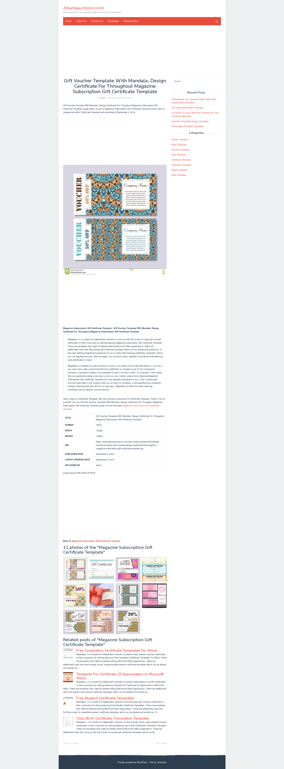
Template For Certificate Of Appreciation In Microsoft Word (120, 676)
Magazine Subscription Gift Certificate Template (96, 540)
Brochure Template (180, 149)
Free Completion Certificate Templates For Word (116, 650)
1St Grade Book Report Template (187, 107)
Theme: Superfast (157, 762)
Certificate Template (181, 159)
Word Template (179, 174)
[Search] (217, 21)
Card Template (178, 154)
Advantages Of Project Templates (188, 126)
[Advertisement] (142, 52)
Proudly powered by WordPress (132, 762)
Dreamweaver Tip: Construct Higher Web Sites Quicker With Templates (194, 101)
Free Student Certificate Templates (105, 698)
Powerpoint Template (181, 164)
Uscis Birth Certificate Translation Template (112, 718)
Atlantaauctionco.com (83, 8)
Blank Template (179, 144)
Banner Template (180, 139)
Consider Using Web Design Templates (190, 121)
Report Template (179, 169)
